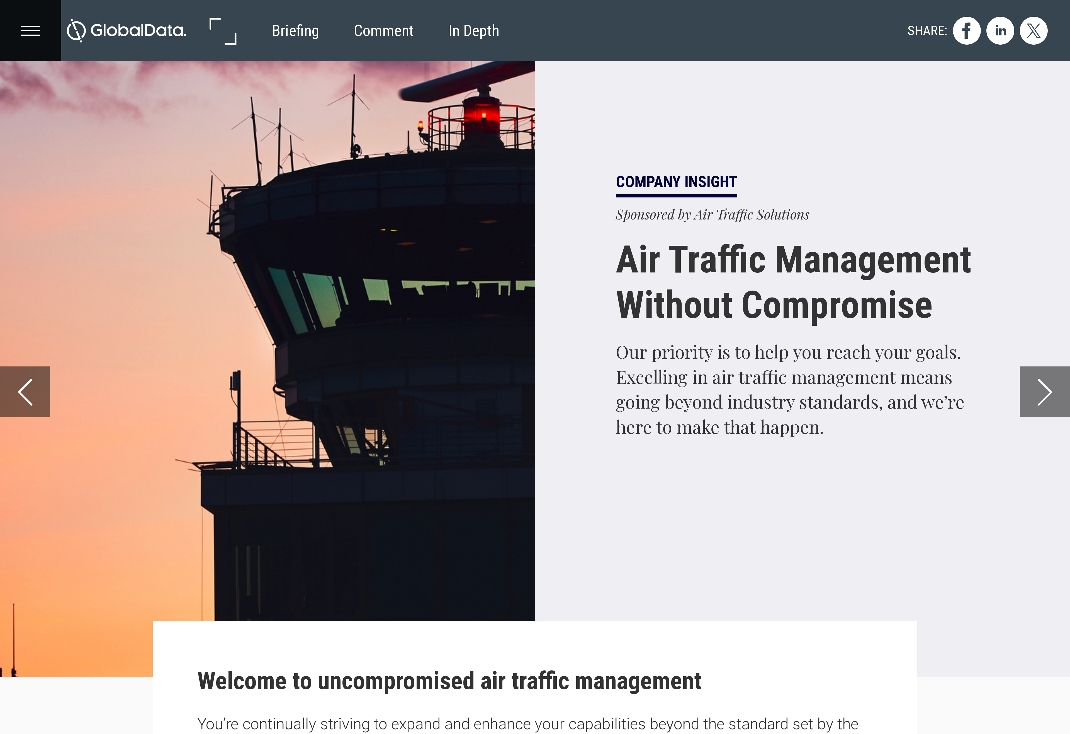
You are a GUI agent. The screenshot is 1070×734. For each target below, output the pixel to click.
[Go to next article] (1045, 391)
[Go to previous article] (25, 391)
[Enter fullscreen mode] (222, 30)
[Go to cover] (126, 30)
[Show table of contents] (30, 30)
